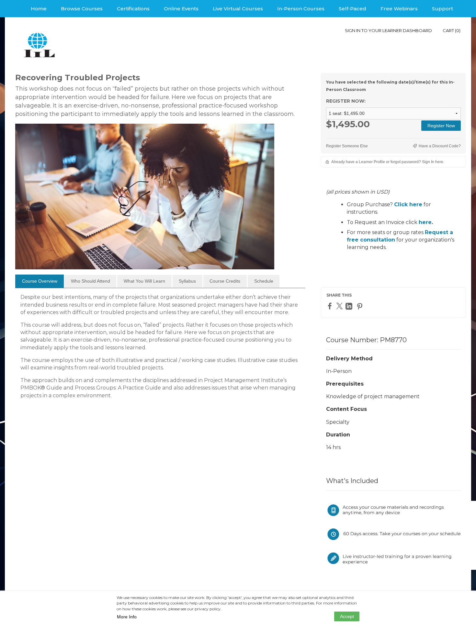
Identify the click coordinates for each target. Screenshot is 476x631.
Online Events (181, 9)
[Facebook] (330, 305)
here (425, 222)
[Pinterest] (360, 306)
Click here (408, 204)
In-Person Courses (300, 9)
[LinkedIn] (350, 306)
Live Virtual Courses (238, 9)
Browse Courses (82, 9)
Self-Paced (352, 9)
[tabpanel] (160, 348)
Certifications (133, 9)
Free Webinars (399, 9)
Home (39, 9)
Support (442, 9)
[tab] (39, 281)
